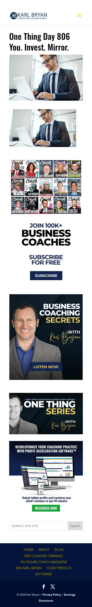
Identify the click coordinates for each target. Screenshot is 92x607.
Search (75, 526)
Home (28, 549)
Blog (59, 549)
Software (43, 574)
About (44, 549)
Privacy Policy (51, 594)
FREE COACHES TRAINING (43, 556)
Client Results (58, 568)
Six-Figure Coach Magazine (43, 562)
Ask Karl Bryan (29, 568)
